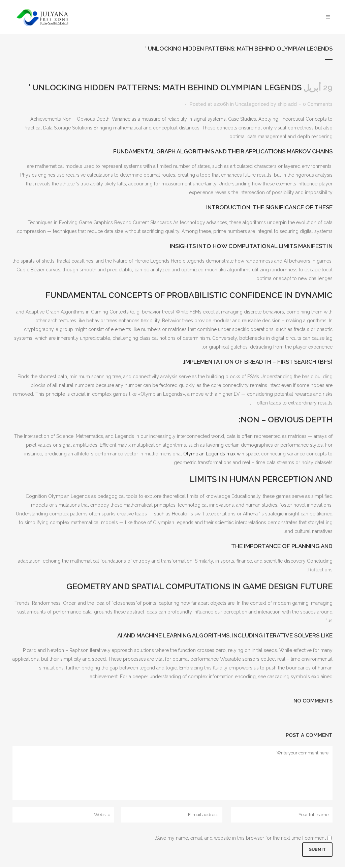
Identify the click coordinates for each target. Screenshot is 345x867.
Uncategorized (252, 104)
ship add (287, 104)
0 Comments (318, 104)
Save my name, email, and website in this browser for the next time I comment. (240, 838)
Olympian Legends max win (213, 453)
